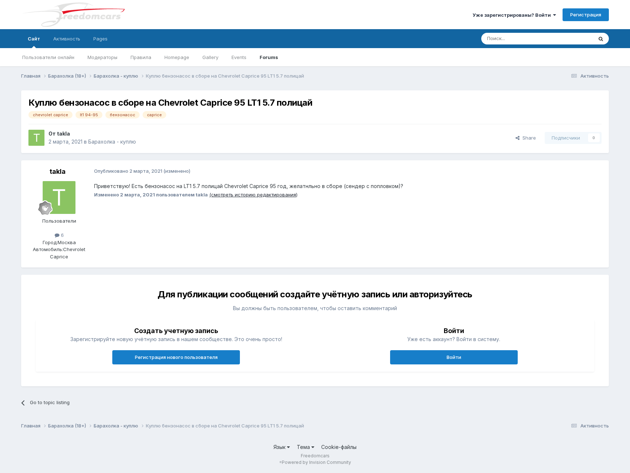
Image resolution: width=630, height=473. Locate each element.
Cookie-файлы (339, 447)
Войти (454, 357)
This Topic (571, 38)
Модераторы (102, 57)
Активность (66, 39)
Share (528, 138)
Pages (100, 39)
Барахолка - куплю (112, 141)
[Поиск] (601, 38)
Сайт (34, 39)
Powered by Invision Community (316, 462)
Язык (280, 447)
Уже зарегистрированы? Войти (512, 15)
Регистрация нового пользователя (176, 357)
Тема (304, 447)
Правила (141, 57)
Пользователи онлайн (48, 57)
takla (63, 133)
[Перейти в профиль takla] (36, 138)
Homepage (176, 57)
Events (239, 57)
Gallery (210, 57)
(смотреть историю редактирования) (253, 195)
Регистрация (585, 14)
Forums (269, 57)
